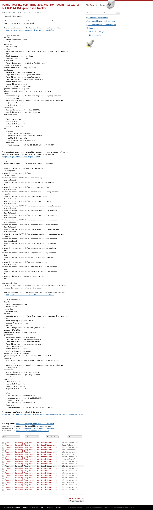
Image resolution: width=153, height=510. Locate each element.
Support (50, 507)
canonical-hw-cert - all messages (102, 21)
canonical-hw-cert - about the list (102, 25)
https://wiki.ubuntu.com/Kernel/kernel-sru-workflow (30, 30)
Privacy (58, 507)
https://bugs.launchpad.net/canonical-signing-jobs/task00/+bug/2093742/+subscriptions (42, 414)
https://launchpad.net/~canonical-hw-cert (35, 424)
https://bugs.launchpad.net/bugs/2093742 (21, 157)
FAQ (42, 507)
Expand (91, 28)
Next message (74, 437)
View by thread (32, 437)
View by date (52, 437)
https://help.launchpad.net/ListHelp (32, 431)
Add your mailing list (30, 507)
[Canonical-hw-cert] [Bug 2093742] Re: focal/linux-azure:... (33, 443)
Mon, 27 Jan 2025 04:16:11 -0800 (29, 12)
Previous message (11, 437)
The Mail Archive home (98, 18)
